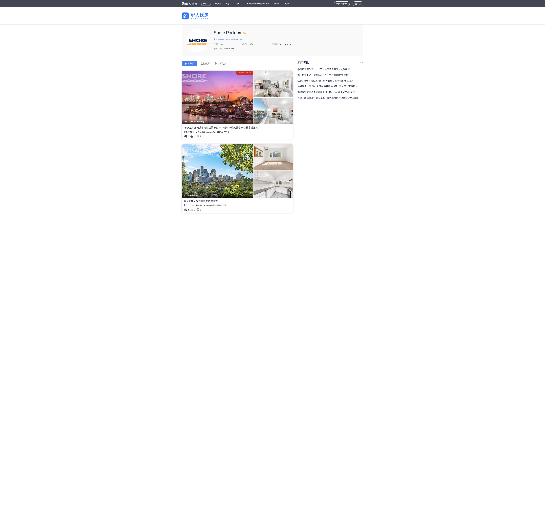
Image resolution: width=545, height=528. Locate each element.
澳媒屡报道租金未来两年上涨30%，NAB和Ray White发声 (326, 92)
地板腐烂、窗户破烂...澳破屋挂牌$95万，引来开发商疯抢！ (327, 86)
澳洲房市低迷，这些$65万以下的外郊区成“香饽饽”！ (324, 75)
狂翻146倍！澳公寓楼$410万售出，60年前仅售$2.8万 (325, 80)
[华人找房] (189, 4)
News (276, 3)
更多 (361, 62)
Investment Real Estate (258, 3)
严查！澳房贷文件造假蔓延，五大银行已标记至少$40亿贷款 (328, 97)
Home (218, 3)
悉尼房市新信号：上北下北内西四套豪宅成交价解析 (323, 69)
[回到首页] (200, 15)
